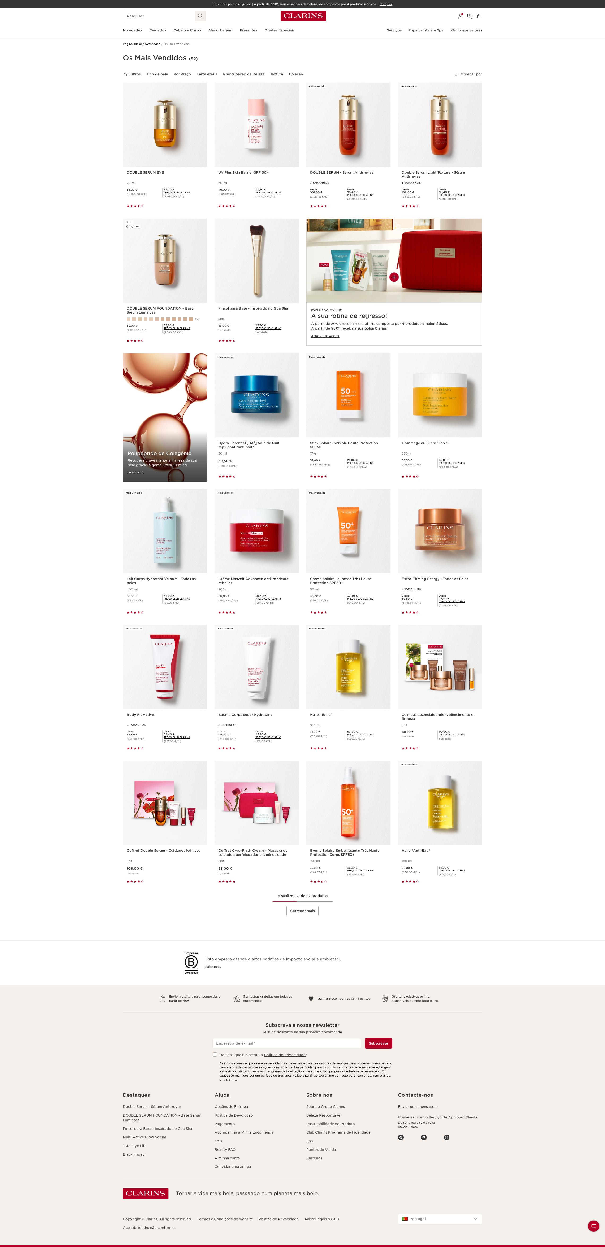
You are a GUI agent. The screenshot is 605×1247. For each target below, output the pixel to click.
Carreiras (314, 1158)
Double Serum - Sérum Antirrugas (152, 1107)
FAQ (218, 1141)
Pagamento (225, 1124)
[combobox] (440, 1219)
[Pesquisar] (200, 16)
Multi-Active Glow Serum (144, 1137)
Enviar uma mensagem (418, 1107)
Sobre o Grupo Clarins (325, 1107)
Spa (309, 1141)
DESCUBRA (135, 472)
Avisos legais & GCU (321, 1219)
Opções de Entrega (231, 1107)
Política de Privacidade (285, 1055)
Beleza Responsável (323, 1115)
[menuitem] (460, 16)
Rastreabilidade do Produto (330, 1124)
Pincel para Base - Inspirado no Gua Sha (157, 1129)
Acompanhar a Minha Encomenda (244, 1132)
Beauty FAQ (225, 1150)
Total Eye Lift (134, 1146)
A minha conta (227, 1158)
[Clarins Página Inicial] (303, 16)
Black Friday (134, 1154)
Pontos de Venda (321, 1150)
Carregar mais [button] (302, 911)
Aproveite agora (325, 336)
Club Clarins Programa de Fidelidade (338, 1132)
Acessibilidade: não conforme (149, 1228)
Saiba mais (213, 966)
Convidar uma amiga (233, 1167)
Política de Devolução (234, 1115)
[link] (394, 282)
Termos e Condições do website (225, 1219)
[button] (593, 1226)
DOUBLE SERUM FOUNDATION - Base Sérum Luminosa (162, 1118)
